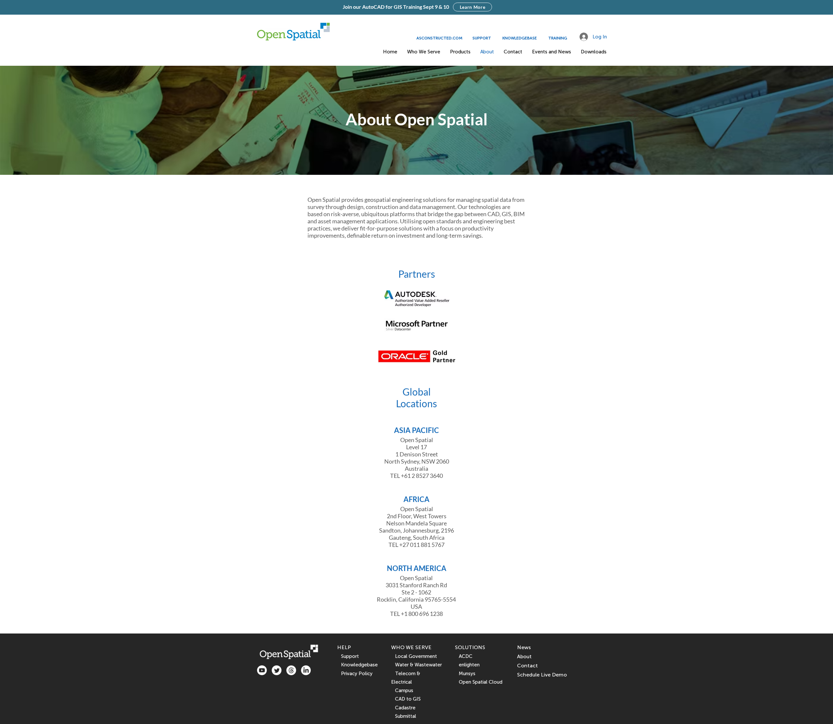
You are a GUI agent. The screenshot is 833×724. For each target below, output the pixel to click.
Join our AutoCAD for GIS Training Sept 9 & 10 (396, 7)
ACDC (463, 656)
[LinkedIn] (306, 670)
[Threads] (291, 670)
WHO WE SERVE (411, 647)
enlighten (467, 665)
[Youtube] (262, 670)
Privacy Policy (357, 673)
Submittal (403, 716)
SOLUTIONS (470, 647)
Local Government (414, 656)
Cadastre (403, 708)
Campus (402, 690)
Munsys (465, 673)
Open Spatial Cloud (480, 682)
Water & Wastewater (416, 665)
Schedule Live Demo (542, 675)
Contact (527, 665)
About (524, 656)
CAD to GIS (406, 699)
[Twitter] (276, 670)
